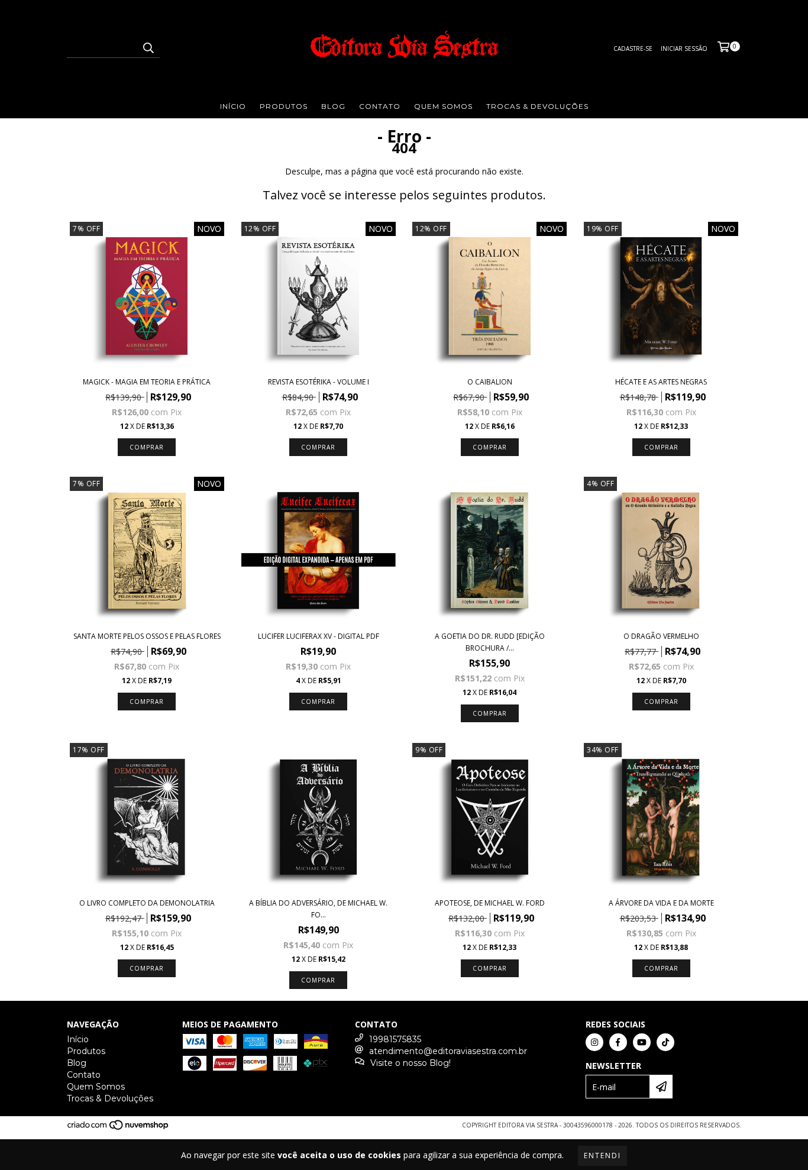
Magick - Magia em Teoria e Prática (147, 382)
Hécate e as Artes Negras (661, 382)
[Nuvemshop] (118, 1128)
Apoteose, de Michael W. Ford (490, 903)
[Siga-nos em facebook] (618, 1042)
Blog (333, 106)
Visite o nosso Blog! (410, 1063)
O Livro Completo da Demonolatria (147, 903)
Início (233, 106)
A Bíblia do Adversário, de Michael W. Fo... (318, 909)
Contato (379, 106)
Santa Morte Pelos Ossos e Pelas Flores (147, 636)
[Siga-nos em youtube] (642, 1042)
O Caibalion (489, 382)
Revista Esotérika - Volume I (318, 382)
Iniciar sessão (684, 48)
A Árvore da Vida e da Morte (661, 903)
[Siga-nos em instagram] (594, 1042)
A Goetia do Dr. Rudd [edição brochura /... (490, 642)
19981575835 (395, 1039)
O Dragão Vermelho (661, 636)
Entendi (602, 1155)
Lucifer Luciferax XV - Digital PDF (318, 636)
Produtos (284, 106)
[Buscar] (148, 47)
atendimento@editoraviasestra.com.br (448, 1051)
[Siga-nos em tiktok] (665, 1042)
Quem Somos (443, 106)
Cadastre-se (632, 48)
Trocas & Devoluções (537, 106)
